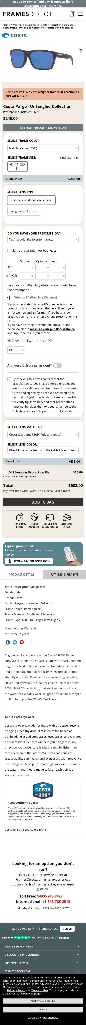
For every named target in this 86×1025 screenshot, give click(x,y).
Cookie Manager (31, 993)
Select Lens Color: (22, 444)
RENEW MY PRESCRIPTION (31, 561)
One (15, 340)
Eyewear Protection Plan (33, 472)
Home (6, 25)
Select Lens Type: (20, 192)
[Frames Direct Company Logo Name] (27, 13)
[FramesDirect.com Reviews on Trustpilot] (43, 936)
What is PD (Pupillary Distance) (35, 297)
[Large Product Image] (43, 58)
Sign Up (67, 928)
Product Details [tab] (21, 574)
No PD (47, 340)
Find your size (69, 157)
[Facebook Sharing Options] (8, 642)
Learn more (62, 491)
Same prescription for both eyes (34, 250)
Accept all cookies (43, 1001)
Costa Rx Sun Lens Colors (21, 829)
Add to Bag (43, 502)
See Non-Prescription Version (43, 128)
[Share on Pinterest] (22, 642)
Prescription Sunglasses (25, 25)
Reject (43, 1010)
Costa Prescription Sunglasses (58, 25)
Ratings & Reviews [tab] (64, 574)
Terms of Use (39, 990)
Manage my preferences (43, 1018)
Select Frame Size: (21, 157)
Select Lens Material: (24, 427)
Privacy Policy (16, 990)
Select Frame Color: (23, 141)
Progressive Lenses (23, 211)
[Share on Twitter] (15, 642)
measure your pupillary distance (52, 329)
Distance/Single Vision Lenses (30, 200)
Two (30, 340)
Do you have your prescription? (34, 233)
